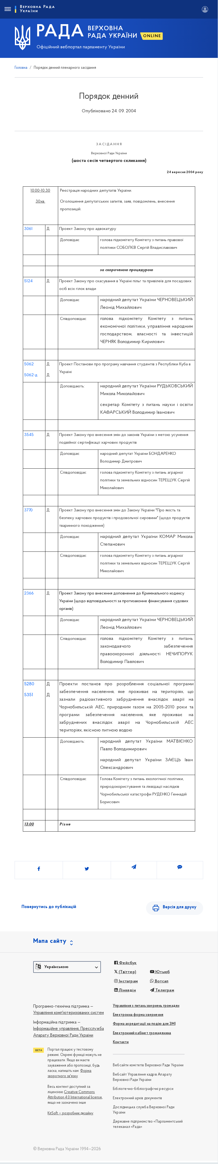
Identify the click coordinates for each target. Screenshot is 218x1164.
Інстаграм (128, 981)
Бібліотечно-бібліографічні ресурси (143, 1089)
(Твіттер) (127, 972)
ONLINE (152, 36)
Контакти (121, 1042)
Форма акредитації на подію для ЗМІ (144, 1024)
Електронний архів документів (137, 1098)
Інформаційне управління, (56, 1029)
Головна (21, 68)
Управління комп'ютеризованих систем (68, 1013)
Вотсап (161, 981)
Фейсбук (127, 963)
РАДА (60, 32)
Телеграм (164, 990)
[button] (67, 967)
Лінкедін (127, 990)
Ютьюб (162, 972)
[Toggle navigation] (7, 9)
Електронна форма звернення (138, 1015)
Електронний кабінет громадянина (142, 1033)
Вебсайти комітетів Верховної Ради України (148, 1065)
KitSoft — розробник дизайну (70, 1113)
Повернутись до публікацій (49, 907)
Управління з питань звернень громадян (146, 1006)
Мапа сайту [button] (50, 941)
